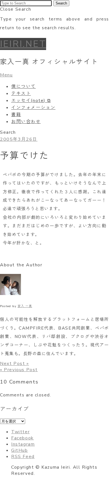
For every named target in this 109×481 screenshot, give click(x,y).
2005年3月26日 (18, 139)
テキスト (21, 93)
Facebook (22, 438)
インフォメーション (33, 108)
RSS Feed (23, 456)
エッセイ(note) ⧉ (31, 100)
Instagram (23, 444)
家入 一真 (25, 306)
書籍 (16, 115)
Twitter (20, 432)
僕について (23, 86)
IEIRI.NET (23, 44)
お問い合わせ (26, 122)
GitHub (19, 450)
